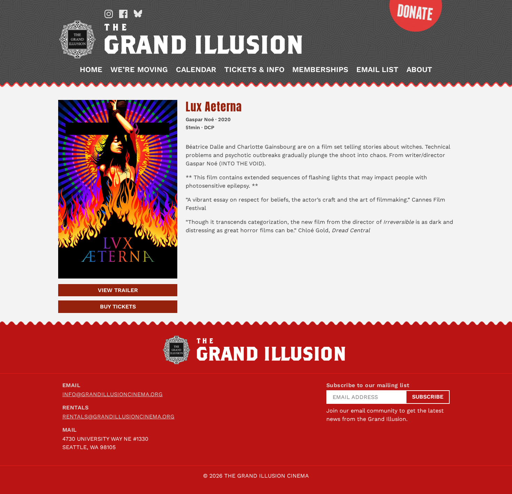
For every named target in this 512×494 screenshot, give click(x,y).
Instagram (108, 13)
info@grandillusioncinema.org (112, 394)
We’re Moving (139, 69)
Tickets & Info (254, 69)
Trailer (118, 290)
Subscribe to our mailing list (368, 385)
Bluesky (137, 13)
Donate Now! (410, 16)
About (419, 69)
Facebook (123, 13)
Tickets (118, 306)
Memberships (320, 69)
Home (91, 69)
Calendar (196, 69)
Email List (377, 69)
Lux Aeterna (214, 106)
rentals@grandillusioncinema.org (118, 416)
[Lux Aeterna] (117, 189)
